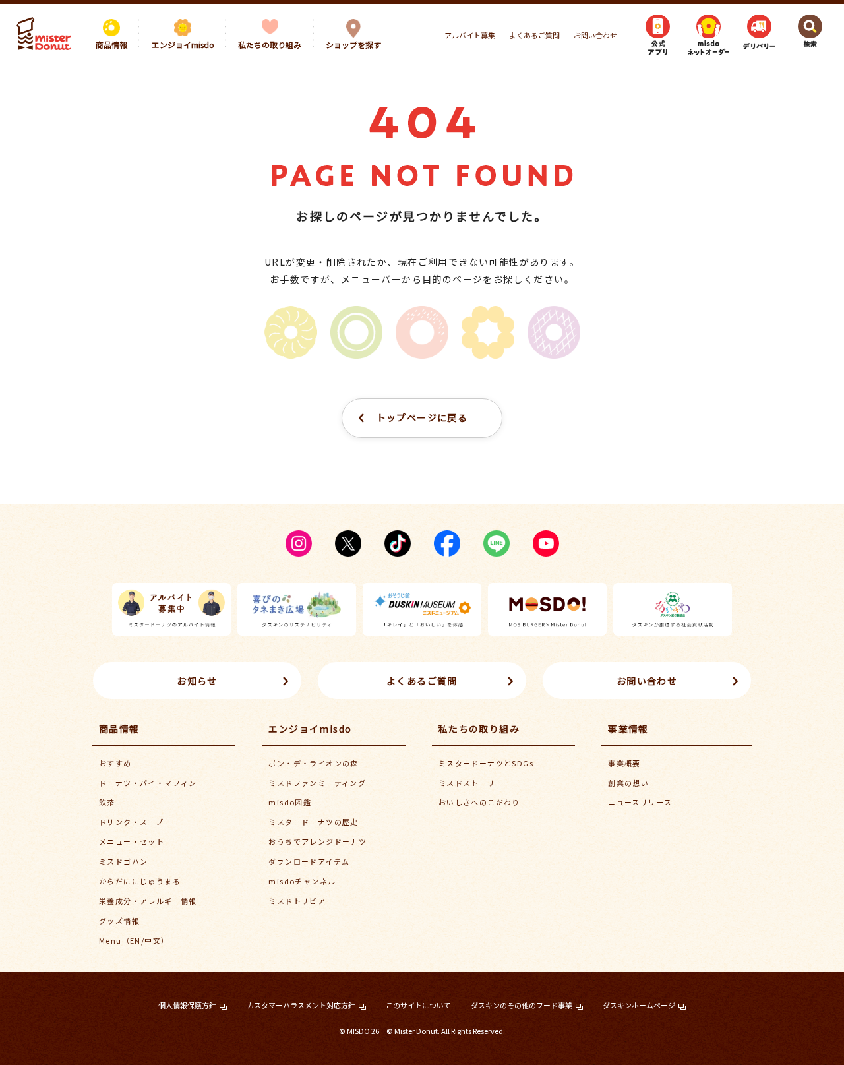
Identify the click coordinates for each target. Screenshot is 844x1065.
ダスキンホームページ (639, 1005)
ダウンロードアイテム (308, 861)
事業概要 (624, 763)
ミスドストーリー (471, 782)
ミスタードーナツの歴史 (313, 821)
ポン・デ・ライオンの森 (313, 763)
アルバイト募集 (469, 35)
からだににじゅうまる (140, 881)
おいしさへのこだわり (479, 802)
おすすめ (115, 763)
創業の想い (628, 782)
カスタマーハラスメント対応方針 (301, 1005)
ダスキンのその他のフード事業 (521, 1005)
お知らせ (197, 680)
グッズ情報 (119, 920)
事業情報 (628, 728)
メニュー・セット (131, 841)
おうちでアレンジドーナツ (317, 841)
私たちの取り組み (479, 728)
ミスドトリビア (297, 901)
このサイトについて (418, 1005)
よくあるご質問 (534, 35)
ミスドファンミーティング (317, 782)
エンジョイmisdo (309, 728)
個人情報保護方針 (187, 1005)
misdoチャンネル (302, 881)
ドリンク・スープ (131, 821)
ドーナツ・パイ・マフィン (148, 782)
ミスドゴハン (123, 861)
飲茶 (107, 802)
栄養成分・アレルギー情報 (148, 901)
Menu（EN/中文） (134, 940)
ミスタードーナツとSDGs (485, 763)
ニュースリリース (640, 802)
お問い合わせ (595, 35)
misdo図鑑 (289, 802)
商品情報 (119, 728)
